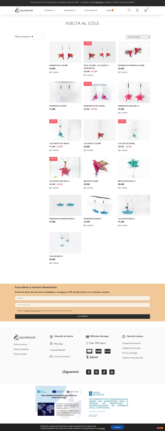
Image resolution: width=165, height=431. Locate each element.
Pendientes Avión (57, 106)
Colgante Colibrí (92, 144)
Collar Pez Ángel (126, 144)
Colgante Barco (126, 219)
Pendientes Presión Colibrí (131, 65)
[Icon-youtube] (112, 372)
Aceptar (117, 427)
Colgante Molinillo (59, 181)
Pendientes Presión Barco (62, 219)
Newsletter (99, 2)
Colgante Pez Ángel (59, 144)
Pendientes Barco (92, 219)
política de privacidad (32, 311)
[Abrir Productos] (54, 10)
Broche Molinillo (126, 181)
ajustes (102, 428)
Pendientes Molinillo (128, 106)
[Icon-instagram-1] (96, 372)
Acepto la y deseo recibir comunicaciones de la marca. (44, 311)
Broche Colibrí (91, 181)
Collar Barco (56, 256)
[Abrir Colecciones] (75, 10)
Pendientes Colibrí (58, 65)
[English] (158, 428)
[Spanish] (161, 428)
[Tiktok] (104, 372)
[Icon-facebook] (88, 372)
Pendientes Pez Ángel (94, 106)
